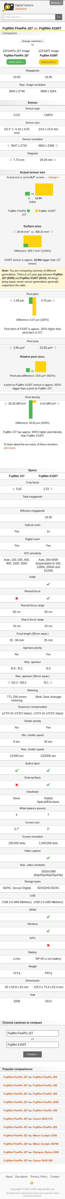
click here (9, 447)
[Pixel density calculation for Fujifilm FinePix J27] (6, 403)
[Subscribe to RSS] (31, 1182)
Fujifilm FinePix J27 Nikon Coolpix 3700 (30, 1135)
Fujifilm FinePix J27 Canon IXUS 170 (28, 1118)
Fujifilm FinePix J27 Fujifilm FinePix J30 (30, 1085)
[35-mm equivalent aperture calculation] (9, 682)
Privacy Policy (39, 1176)
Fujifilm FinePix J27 (16, 55)
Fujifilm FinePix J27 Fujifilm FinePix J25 (30, 1127)
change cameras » (32, 41)
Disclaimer (21, 1176)
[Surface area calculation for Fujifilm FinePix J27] (14, 231)
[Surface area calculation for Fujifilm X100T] (52, 231)
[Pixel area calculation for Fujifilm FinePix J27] (11, 347)
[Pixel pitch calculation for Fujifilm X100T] (54, 300)
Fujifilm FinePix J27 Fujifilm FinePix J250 (31, 1102)
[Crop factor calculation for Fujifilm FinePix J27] (13, 488)
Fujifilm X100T (49, 55)
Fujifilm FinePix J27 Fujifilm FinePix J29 (30, 1077)
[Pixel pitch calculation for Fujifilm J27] (11, 300)
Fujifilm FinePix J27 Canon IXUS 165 (28, 1160)
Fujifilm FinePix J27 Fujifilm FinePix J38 (30, 1110)
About (9, 1176)
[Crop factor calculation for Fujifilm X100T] (51, 488)
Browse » (56, 2)
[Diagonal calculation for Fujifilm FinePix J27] (11, 159)
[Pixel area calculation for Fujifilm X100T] (55, 347)
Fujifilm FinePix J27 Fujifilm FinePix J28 (30, 1093)
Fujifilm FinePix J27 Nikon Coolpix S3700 (31, 1143)
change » (53, 177)
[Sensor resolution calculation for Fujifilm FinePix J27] (8, 145)
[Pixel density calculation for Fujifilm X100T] (58, 403)
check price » (16, 61)
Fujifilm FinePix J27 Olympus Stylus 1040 (31, 1152)
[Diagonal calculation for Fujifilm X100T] (55, 159)
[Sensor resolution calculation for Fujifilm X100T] (56, 145)
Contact (54, 1176)
